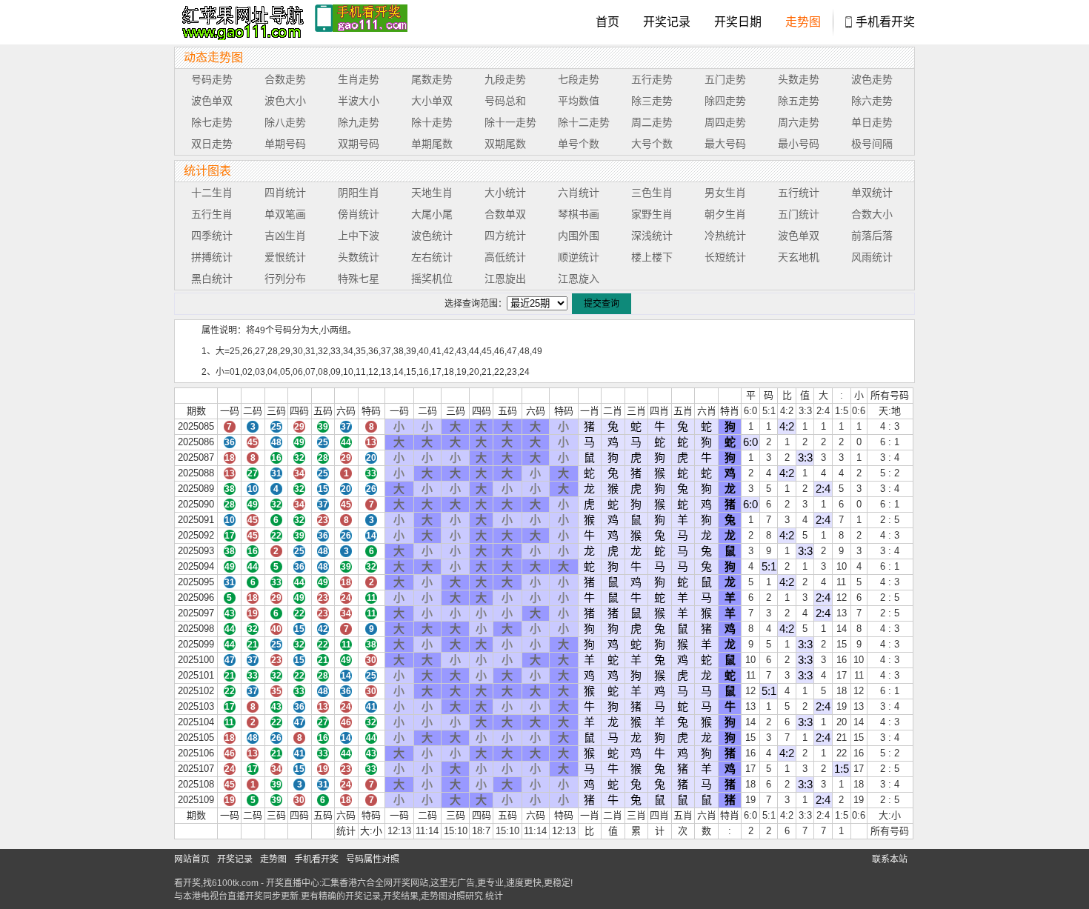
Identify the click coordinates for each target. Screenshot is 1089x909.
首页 (607, 22)
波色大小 (285, 101)
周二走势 (652, 122)
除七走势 (212, 122)
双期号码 (358, 144)
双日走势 (212, 144)
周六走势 (798, 122)
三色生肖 (652, 193)
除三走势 (652, 101)
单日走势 (872, 122)
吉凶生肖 (285, 236)
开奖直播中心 (292, 883)
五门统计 (798, 214)
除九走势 (358, 122)
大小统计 (505, 193)
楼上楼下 (652, 257)
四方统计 (505, 236)
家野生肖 (652, 214)
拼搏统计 (212, 257)
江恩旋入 (578, 278)
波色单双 (212, 101)
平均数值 (578, 101)
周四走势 (725, 122)
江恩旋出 (505, 278)
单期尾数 (432, 144)
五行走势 (652, 79)
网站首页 (192, 859)
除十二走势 (584, 122)
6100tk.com (235, 883)
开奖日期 (738, 22)
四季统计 (212, 236)
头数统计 (358, 257)
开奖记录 (666, 22)
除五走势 (798, 101)
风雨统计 (872, 257)
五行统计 (798, 193)
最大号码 (725, 144)
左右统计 (432, 257)
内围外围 (578, 236)
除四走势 (725, 101)
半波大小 (358, 101)
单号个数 (578, 144)
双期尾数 (505, 144)
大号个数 (652, 144)
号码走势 (212, 79)
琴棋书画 (578, 214)
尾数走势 (432, 79)
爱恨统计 (285, 257)
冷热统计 (725, 236)
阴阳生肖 (358, 193)
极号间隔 (872, 144)
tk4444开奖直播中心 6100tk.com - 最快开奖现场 (240, 22)
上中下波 (358, 236)
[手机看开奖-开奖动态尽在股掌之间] (361, 22)
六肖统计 (578, 193)
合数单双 (505, 214)
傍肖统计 (358, 214)
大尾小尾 (432, 214)
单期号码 (285, 144)
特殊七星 (358, 278)
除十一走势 (510, 122)
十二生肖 (212, 193)
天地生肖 (432, 193)
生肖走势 (358, 79)
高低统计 (505, 257)
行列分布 (285, 278)
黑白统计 (212, 278)
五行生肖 (212, 214)
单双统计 (872, 193)
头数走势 (798, 79)
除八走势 (285, 122)
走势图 (803, 22)
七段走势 (578, 79)
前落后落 (872, 236)
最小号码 (798, 144)
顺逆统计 (578, 257)
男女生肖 (725, 193)
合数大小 (872, 214)
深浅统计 (652, 236)
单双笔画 (285, 214)
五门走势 (725, 79)
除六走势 (872, 101)
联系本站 (890, 859)
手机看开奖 (885, 22)
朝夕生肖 (725, 214)
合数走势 (285, 79)
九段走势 (505, 79)
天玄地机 (798, 257)
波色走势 (872, 79)
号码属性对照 (372, 859)
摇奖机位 (432, 278)
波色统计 (432, 236)
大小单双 (432, 101)
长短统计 (725, 257)
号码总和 (505, 101)
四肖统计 (285, 193)
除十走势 (432, 122)
